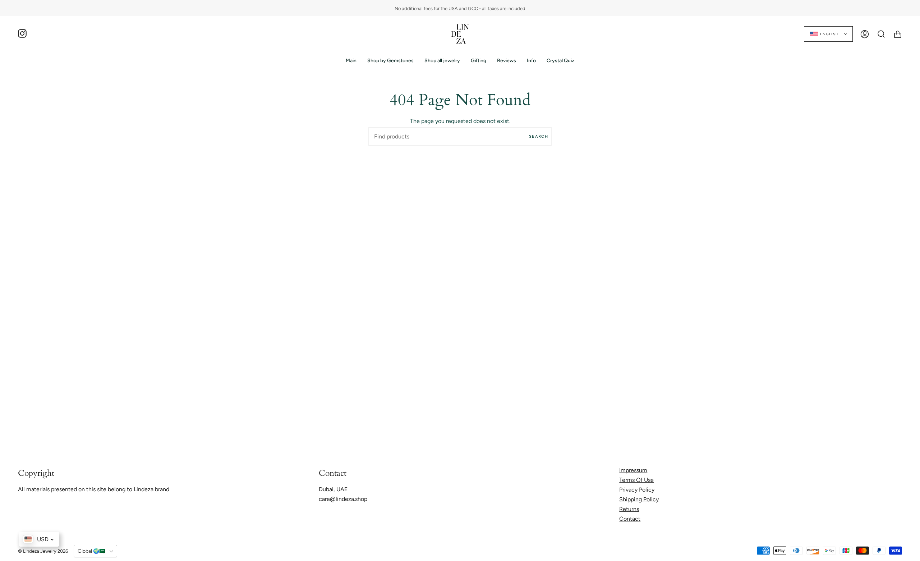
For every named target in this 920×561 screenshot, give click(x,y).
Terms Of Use (636, 479)
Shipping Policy (639, 499)
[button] (390, 60)
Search (538, 136)
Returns (629, 509)
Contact (629, 518)
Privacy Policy (636, 489)
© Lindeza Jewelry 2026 (43, 551)
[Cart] (897, 34)
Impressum (633, 470)
